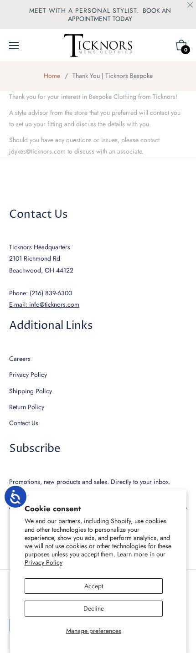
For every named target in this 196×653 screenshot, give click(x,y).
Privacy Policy (43, 562)
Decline (93, 608)
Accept (93, 586)
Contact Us (23, 422)
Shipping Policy (30, 391)
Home (52, 75)
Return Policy (26, 406)
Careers (20, 358)
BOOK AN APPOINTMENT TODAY (119, 14)
